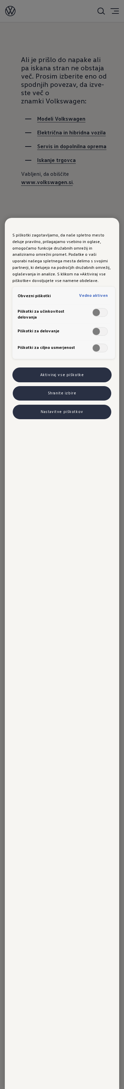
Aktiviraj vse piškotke (62, 374)
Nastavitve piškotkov (62, 411)
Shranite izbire (62, 393)
